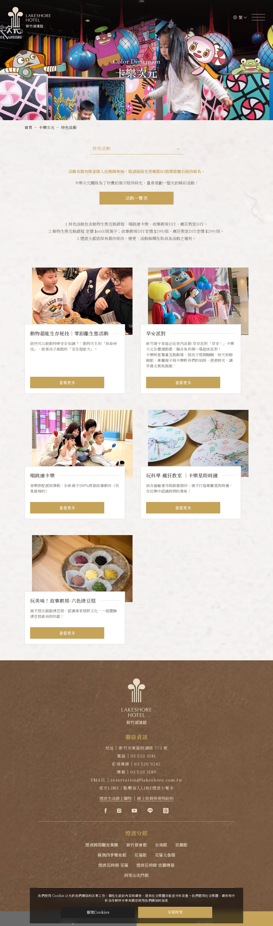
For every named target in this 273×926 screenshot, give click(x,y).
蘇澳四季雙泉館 (112, 855)
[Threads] (165, 810)
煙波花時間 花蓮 (113, 865)
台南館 (161, 844)
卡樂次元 (46, 127)
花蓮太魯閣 (165, 855)
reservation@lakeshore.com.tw (146, 780)
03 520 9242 (147, 764)
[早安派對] (194, 331)
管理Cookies (98, 912)
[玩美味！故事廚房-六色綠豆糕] (79, 589)
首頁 (28, 127)
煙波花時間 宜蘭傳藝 (155, 865)
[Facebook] (106, 810)
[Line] (150, 810)
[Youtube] (134, 811)
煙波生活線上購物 (115, 798)
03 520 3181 (143, 756)
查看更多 (67, 382)
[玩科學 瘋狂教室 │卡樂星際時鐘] (194, 464)
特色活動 (69, 127)
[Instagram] (119, 811)
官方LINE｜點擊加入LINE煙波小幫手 (136, 788)
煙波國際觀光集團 (101, 844)
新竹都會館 (136, 844)
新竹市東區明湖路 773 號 (143, 748)
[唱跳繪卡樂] (79, 464)
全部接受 (175, 912)
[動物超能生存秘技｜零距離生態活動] (79, 331)
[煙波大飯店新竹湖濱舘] (29, 17)
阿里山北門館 (136, 875)
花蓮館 (140, 855)
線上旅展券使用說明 (155, 798)
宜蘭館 (181, 844)
